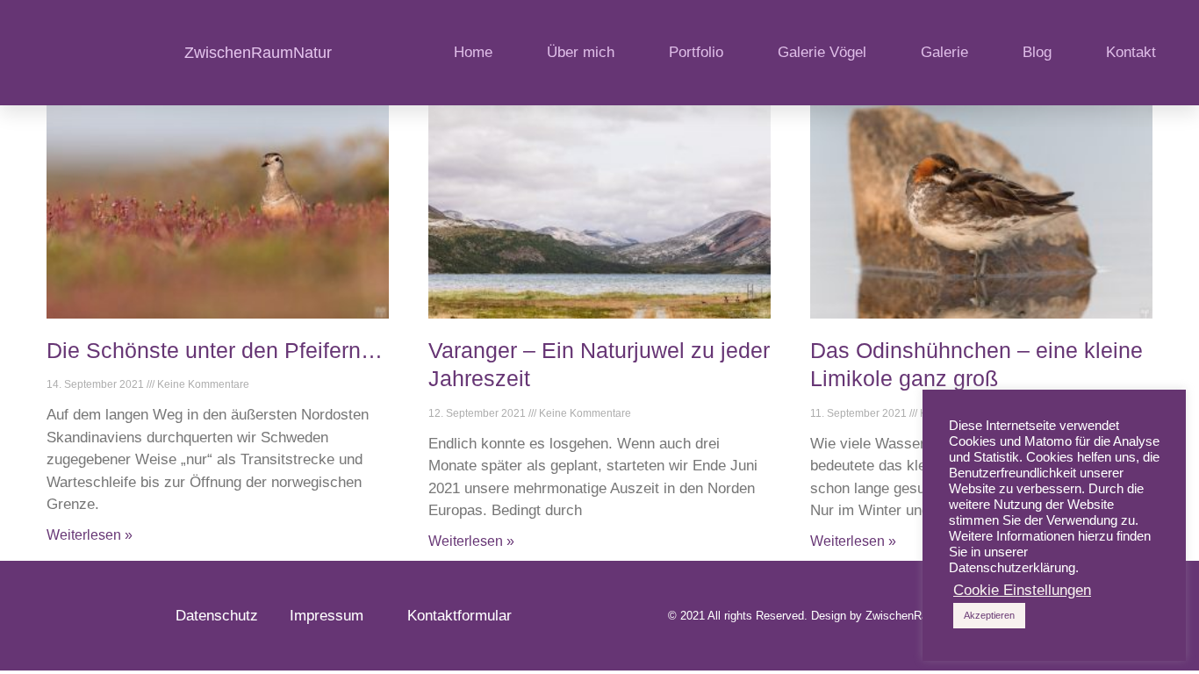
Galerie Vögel (822, 52)
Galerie (944, 52)
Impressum (335, 615)
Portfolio (696, 52)
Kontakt (1131, 52)
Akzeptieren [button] (989, 615)
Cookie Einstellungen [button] (1022, 591)
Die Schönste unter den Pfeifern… (215, 350)
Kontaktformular (459, 615)
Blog (1037, 52)
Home (473, 52)
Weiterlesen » (90, 534)
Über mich (580, 52)
